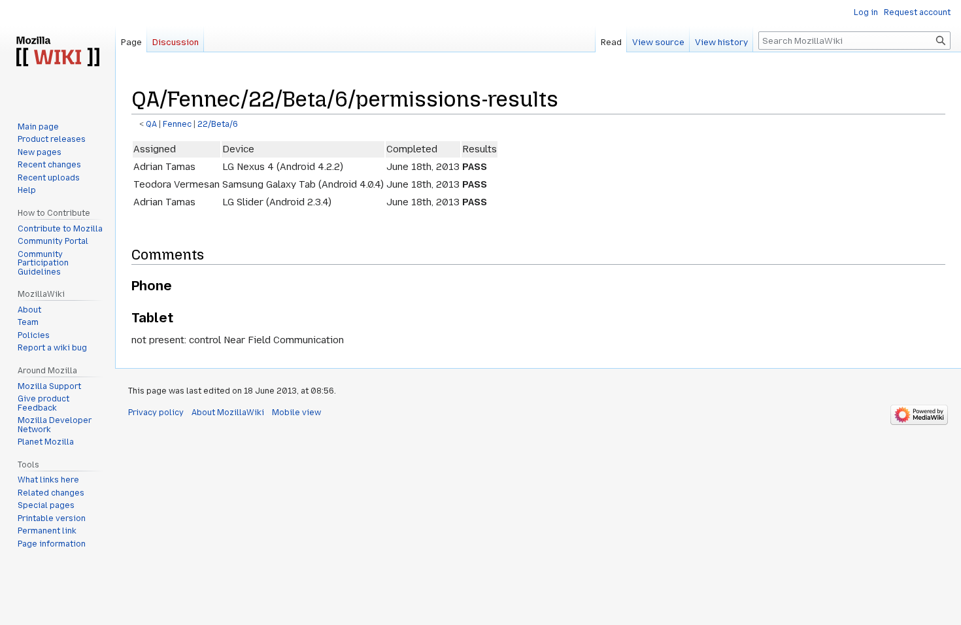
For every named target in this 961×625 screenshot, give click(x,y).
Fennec (177, 124)
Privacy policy (156, 412)
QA (151, 124)
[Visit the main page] (57, 52)
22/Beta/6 (217, 124)
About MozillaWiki (228, 412)
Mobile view (296, 412)
